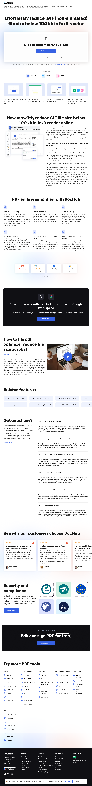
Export (9, 733)
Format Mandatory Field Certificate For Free (69, 405)
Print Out (9, 740)
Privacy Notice (42, 761)
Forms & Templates (26, 759)
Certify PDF (10, 718)
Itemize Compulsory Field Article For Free (17, 405)
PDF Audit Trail (11, 715)
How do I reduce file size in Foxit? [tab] (50, 421)
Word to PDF (10, 675)
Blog (56, 757)
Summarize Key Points (80, 685)
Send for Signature (47, 679)
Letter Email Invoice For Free (41, 398)
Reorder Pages (28, 700)
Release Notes (42, 770)
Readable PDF (11, 725)
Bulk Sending (45, 697)
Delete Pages (28, 704)
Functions (24, 772)
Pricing (23, 765)
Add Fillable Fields (29, 682)
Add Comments (63, 675)
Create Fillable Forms (62, 698)
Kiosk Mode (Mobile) (44, 692)
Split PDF (26, 690)
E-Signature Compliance (45, 765)
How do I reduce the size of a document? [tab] (52, 472)
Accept (77, 781)
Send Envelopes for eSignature (47, 683)
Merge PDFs (27, 693)
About (40, 757)
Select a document (46, 51)
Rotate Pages (28, 697)
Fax (59, 686)
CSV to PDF (10, 693)
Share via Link (62, 679)
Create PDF (27, 679)
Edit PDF (26, 675)
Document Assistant (79, 676)
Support (40, 767)
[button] (67, 356)
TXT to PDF (10, 679)
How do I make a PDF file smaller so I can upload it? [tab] (56, 455)
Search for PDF (11, 729)
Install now (46, 319)
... (66, 781)
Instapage (58, 770)
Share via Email (63, 682)
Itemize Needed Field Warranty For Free (17, 398)
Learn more (11, 611)
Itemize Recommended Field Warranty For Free (69, 398)
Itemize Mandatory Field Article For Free (43, 405)
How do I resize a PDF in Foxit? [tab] (48, 506)
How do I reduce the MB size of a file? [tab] (51, 490)
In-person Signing (46, 688)
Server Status (25, 763)
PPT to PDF (10, 690)
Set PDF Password (12, 722)
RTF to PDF (10, 700)
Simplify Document (81, 681)
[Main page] (8, 3)
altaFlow (57, 767)
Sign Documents (26, 761)
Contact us (7, 443)
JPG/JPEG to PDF (11, 686)
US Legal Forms (60, 763)
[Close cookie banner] (85, 780)
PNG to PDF (10, 682)
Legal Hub (41, 763)
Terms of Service (43, 759)
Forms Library (25, 767)
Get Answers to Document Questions (80, 692)
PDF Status (61, 690)
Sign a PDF (44, 675)
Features (23, 770)
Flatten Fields (28, 686)
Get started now (46, 643)
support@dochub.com (61, 64)
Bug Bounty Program (44, 772)
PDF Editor (24, 757)
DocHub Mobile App (61, 759)
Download (10, 736)
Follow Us (7, 764)
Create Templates (63, 693)
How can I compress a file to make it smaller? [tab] (54, 439)
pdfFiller (57, 761)
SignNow (58, 765)
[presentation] (46, 47)
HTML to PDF (10, 697)
